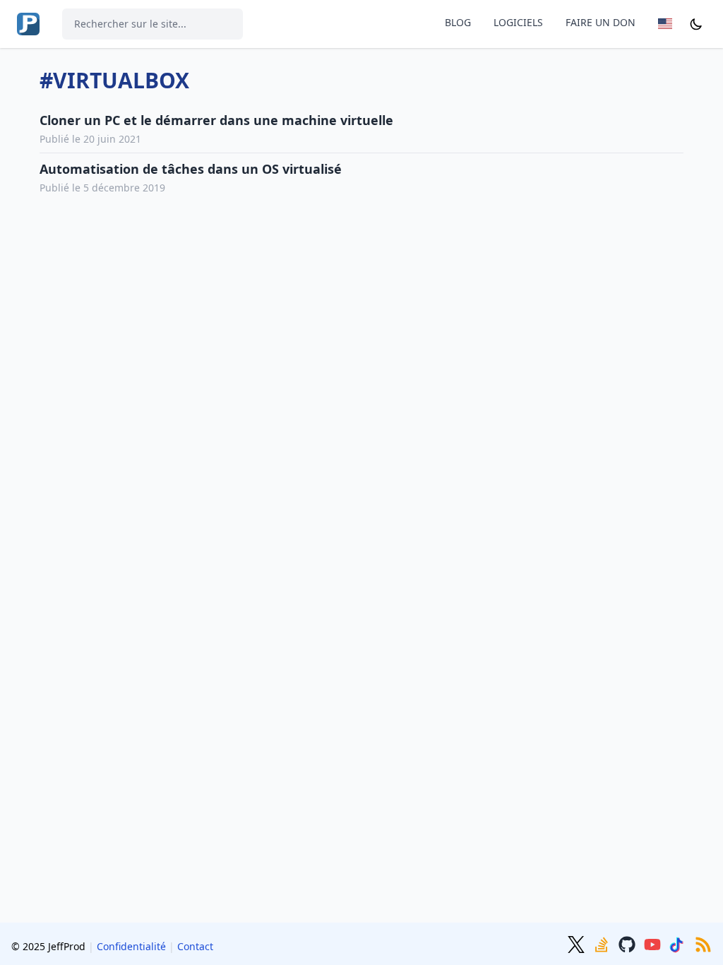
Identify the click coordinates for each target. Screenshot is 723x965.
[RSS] (703, 943)
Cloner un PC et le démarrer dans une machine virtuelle (216, 120)
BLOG (458, 22)
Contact (195, 946)
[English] (668, 24)
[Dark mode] (696, 24)
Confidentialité (131, 946)
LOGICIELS (518, 22)
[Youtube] (654, 943)
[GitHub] (628, 943)
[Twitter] (577, 943)
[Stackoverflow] (603, 943)
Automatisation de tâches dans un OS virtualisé (191, 168)
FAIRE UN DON (600, 22)
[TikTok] (679, 943)
